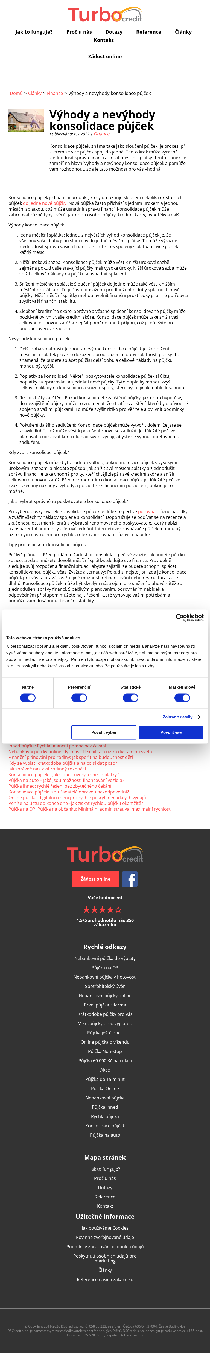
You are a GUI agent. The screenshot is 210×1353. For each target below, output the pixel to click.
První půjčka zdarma (105, 1005)
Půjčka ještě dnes (105, 1033)
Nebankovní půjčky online (105, 996)
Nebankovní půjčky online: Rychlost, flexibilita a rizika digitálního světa (80, 752)
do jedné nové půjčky (44, 203)
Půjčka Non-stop (105, 1051)
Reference (148, 31)
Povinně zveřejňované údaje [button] (105, 1237)
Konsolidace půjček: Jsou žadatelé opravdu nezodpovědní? (68, 792)
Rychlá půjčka (105, 1116)
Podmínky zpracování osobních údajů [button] (105, 1247)
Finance (55, 93)
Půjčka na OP (105, 968)
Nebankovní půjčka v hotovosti (105, 977)
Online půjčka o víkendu (105, 1042)
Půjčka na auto (105, 1135)
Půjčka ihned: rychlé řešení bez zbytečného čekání (59, 786)
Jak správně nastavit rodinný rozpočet (47, 769)
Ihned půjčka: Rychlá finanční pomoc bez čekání (57, 746)
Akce (105, 1070)
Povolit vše (171, 732)
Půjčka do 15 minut (105, 1079)
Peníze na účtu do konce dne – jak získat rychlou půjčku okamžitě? (75, 803)
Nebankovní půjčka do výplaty (105, 958)
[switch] (79, 697)
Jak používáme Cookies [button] (105, 1228)
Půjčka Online (105, 1089)
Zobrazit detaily (178, 717)
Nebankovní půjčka (105, 1098)
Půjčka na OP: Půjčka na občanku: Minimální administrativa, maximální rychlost (89, 809)
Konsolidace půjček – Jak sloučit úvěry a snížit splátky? (63, 775)
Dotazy (114, 31)
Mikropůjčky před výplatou (105, 1023)
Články (183, 31)
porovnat (147, 511)
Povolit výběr (103, 732)
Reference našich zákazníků (105, 1279)
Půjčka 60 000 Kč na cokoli (105, 1061)
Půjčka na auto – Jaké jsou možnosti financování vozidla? (66, 780)
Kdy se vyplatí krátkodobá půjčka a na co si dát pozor (62, 763)
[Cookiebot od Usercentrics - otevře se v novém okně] (180, 617)
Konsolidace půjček (105, 1126)
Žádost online (105, 56)
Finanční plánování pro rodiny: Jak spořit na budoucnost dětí (70, 757)
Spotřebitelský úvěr (105, 986)
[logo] (105, 14)
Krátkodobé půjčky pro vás (105, 1014)
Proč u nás (79, 31)
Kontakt (104, 40)
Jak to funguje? (34, 31)
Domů (16, 93)
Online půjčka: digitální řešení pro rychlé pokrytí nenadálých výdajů (77, 798)
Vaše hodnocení (105, 911)
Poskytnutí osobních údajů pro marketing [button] (105, 1258)
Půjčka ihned (105, 1107)
